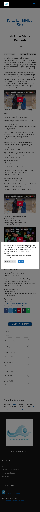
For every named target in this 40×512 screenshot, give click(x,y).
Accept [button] (21, 261)
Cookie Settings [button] (10, 261)
